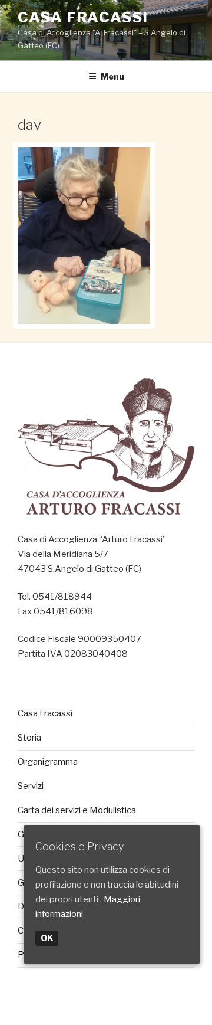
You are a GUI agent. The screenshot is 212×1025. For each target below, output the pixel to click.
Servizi (31, 786)
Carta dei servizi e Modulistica (77, 810)
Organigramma (48, 762)
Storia (29, 737)
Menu (112, 76)
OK (47, 938)
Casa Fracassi (83, 17)
